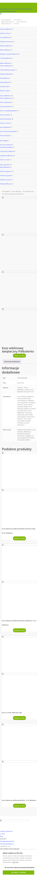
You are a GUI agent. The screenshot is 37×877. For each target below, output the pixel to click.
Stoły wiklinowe (4, 82)
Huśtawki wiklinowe (6, 74)
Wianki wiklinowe (5, 50)
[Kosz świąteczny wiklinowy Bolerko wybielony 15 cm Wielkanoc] (19, 580)
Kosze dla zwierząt (5, 145)
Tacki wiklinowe (5, 37)
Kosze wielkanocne (6, 98)
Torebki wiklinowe (5, 58)
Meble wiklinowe (5, 63)
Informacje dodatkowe (12, 362)
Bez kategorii (4, 140)
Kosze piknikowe (5, 127)
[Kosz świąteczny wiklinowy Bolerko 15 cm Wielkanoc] (19, 759)
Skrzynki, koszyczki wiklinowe (9, 54)
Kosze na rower (5, 123)
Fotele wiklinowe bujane (7, 70)
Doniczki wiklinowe (6, 29)
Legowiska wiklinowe (6, 155)
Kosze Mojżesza (5, 135)
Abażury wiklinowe (5, 46)
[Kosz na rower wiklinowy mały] (19, 672)
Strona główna (6, 191)
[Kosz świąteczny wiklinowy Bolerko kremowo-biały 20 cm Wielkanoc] (19, 488)
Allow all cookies (18, 872)
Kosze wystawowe (5, 102)
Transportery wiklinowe (7, 151)
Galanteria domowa (6, 41)
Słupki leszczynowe (6, 180)
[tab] (12, 362)
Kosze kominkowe (5, 119)
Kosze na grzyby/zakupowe (8, 111)
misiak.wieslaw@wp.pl (6, 844)
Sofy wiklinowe (4, 78)
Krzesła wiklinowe (5, 66)
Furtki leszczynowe (6, 175)
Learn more (15, 862)
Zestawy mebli (4, 86)
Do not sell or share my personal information (19, 867)
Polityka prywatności (6, 831)
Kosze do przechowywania (8, 131)
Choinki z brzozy (5, 33)
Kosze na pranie (5, 115)
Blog (1, 836)
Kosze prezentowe (5, 106)
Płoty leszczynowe (5, 171)
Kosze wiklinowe (5, 96)
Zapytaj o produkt (19, 356)
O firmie (2, 834)
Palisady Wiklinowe (6, 184)
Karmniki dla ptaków (6, 147)
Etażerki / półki (4, 91)
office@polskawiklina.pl (7, 841)
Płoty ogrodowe (5, 165)
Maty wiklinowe (4, 167)
